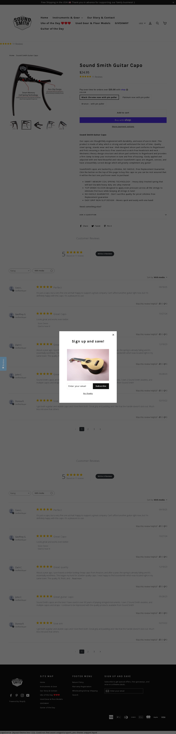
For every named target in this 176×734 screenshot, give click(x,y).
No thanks (88, 393)
